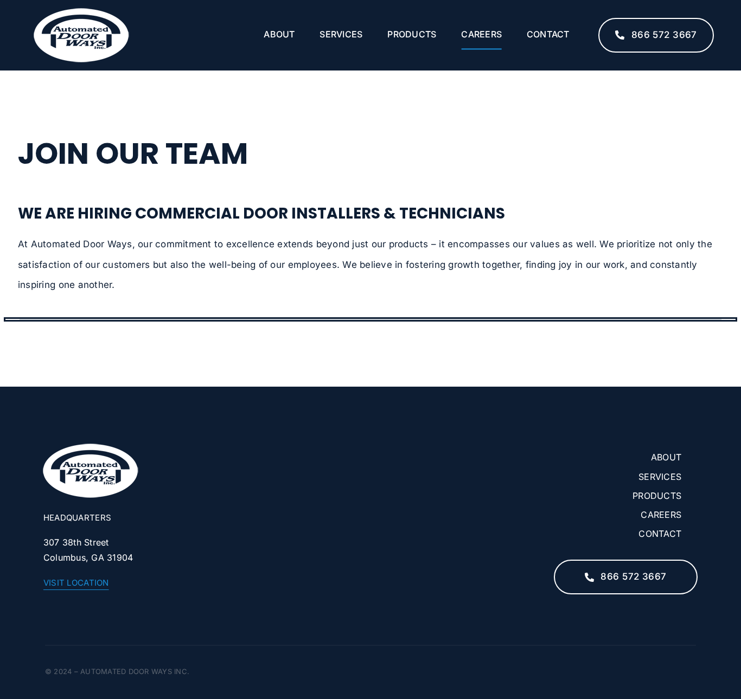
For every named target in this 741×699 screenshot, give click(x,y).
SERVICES (659, 476)
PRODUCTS (657, 495)
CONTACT (659, 533)
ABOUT (666, 457)
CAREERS (661, 514)
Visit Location (76, 583)
